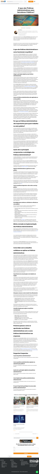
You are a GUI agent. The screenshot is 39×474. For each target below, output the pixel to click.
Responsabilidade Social (24, 462)
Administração (5, 3)
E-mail (14, 450)
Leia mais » (14, 412)
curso (21, 183)
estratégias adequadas (25, 166)
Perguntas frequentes (14, 463)
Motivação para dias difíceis (25, 463)
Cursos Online (3, 461)
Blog (3, 3)
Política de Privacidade (24, 461)
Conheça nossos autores (22, 34)
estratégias (23, 219)
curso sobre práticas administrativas (23, 111)
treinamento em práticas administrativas (30, 86)
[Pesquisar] (37, 438)
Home (1, 3)
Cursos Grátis (3, 462)
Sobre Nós (12, 461)
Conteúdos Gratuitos (4, 463)
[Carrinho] (34, 1)
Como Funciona (13, 462)
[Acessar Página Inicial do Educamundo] (3, 1)
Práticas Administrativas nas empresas (26, 348)
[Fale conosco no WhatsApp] (37, 472)
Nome (14, 447)
